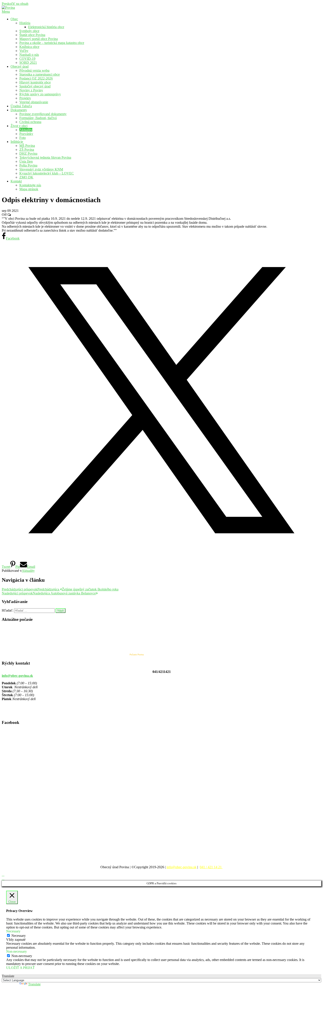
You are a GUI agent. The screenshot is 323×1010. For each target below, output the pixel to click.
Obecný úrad (20, 66)
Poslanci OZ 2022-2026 (36, 78)
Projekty (25, 98)
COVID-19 (27, 58)
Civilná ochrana (30, 122)
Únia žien (26, 161)
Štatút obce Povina (32, 35)
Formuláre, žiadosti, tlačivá (38, 118)
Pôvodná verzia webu (34, 70)
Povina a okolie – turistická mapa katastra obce (51, 43)
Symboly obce (29, 31)
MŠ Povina (27, 145)
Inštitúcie (17, 142)
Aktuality (25, 130)
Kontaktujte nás (30, 185)
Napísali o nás (29, 54)
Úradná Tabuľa (21, 106)
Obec (14, 19)
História (24, 23)
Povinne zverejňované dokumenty (43, 114)
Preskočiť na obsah (15, 3)
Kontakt (16, 181)
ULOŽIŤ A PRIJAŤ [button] (20, 968)
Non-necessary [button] (16, 951)
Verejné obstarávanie (33, 102)
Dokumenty (19, 110)
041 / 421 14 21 (211, 867)
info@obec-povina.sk (17, 676)
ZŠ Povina (26, 149)
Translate (34, 984)
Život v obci (19, 126)
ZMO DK (26, 177)
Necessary (18, 935)
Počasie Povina (137, 655)
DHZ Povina (28, 153)
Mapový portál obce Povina (38, 39)
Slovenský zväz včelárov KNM (41, 169)
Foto (22, 138)
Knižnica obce (29, 47)
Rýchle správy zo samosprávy (40, 94)
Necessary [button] (13, 931)
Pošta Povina (28, 165)
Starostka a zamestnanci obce (39, 74)
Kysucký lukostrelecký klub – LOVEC (46, 173)
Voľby (23, 51)
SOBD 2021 (28, 62)
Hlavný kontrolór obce (35, 82)
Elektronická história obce (46, 27)
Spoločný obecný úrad (35, 86)
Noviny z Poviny (31, 90)
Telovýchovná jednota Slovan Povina (45, 157)
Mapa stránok (28, 189)
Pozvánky (26, 134)
